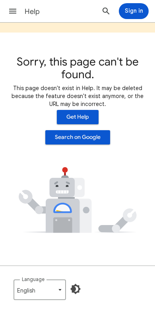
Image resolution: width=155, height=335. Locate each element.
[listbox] (40, 289)
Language (33, 279)
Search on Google (78, 137)
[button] (12, 11)
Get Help (77, 117)
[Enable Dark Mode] (75, 288)
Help (32, 11)
